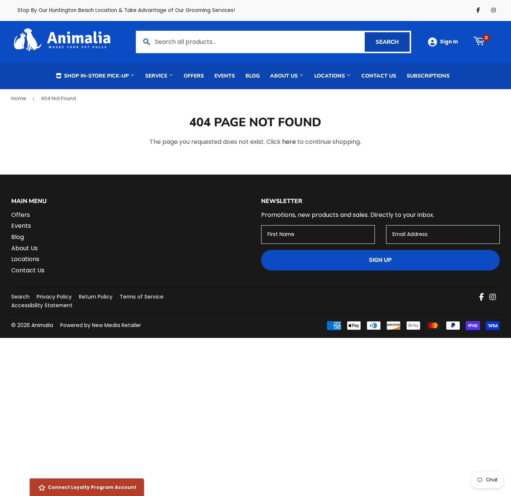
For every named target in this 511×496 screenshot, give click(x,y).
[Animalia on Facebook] (481, 297)
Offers (194, 75)
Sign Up (380, 260)
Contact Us (378, 75)
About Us (284, 75)
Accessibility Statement (42, 305)
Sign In (449, 41)
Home (18, 98)
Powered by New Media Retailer (100, 325)
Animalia (42, 325)
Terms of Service (141, 296)
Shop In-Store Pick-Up (96, 75)
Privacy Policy (54, 296)
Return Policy (96, 296)
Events (224, 75)
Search (393, 42)
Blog (252, 75)
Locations (330, 75)
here (289, 141)
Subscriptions (428, 75)
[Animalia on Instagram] (492, 297)
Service (157, 75)
